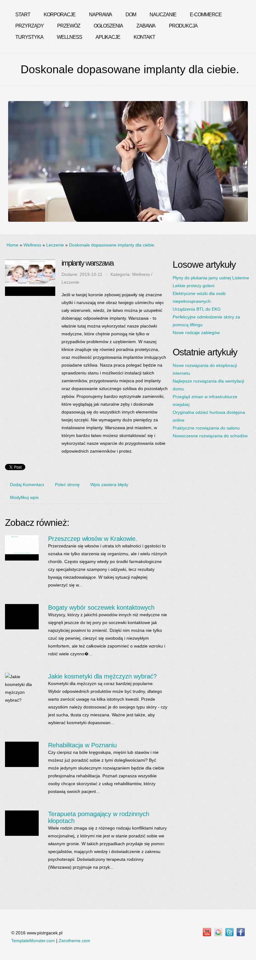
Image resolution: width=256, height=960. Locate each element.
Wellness (32, 244)
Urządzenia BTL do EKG (197, 309)
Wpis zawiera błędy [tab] (109, 484)
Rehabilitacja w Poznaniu (82, 745)
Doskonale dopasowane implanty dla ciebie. (112, 244)
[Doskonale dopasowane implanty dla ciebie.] (30, 262)
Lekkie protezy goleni (193, 285)
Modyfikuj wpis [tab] (24, 497)
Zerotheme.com (74, 940)
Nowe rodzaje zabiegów (196, 332)
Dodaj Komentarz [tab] (27, 484)
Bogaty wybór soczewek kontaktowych (101, 607)
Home (12, 244)
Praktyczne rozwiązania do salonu (206, 427)
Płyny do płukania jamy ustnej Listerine (211, 277)
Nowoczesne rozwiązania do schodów (210, 435)
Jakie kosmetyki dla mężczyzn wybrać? (102, 676)
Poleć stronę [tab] (67, 484)
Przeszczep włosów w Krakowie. (92, 538)
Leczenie (55, 244)
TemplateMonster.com (33, 940)
